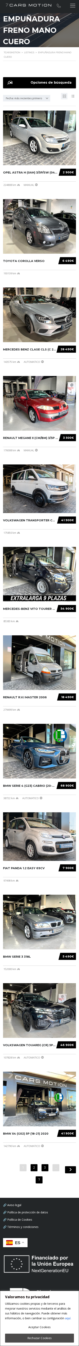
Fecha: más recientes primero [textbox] (24, 98)
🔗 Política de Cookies (17, 1219)
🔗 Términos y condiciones (20, 1227)
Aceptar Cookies (39, 1327)
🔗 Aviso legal (12, 1205)
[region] (39, 1318)
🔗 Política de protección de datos (25, 1212)
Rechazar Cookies (39, 1338)
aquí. (68, 1318)
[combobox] (26, 98)
